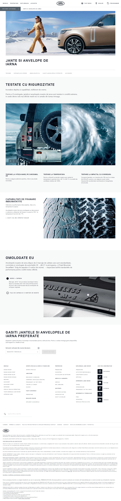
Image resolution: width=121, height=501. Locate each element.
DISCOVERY (7, 382)
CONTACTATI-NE (59, 394)
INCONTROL (58, 372)
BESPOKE (6, 379)
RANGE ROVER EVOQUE (10, 377)
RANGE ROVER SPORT (9, 372)
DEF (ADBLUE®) (59, 384)
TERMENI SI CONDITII (15, 424)
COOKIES (59, 424)
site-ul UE (70, 471)
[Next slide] (17, 161)
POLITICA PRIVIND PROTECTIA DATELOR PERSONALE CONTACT (39, 424)
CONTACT (66, 424)
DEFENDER (6, 387)
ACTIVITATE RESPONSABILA (83, 372)
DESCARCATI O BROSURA (32, 377)
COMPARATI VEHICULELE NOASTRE (35, 379)
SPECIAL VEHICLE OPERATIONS (12, 389)
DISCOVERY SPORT (9, 384)
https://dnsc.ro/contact (70, 488)
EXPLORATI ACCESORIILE (32, 402)
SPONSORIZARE (80, 387)
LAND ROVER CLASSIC (82, 374)
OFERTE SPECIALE (31, 369)
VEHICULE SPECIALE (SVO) (83, 401)
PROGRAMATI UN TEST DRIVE (34, 382)
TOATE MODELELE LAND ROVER (12, 391)
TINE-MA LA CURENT (31, 384)
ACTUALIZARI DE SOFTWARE (62, 374)
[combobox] (23, 352)
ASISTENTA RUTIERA (60, 392)
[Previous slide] (10, 161)
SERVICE (57, 382)
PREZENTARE (29, 394)
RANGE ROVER (7, 369)
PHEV (77, 397)
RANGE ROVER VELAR (9, 374)
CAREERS (5, 424)
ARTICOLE (78, 377)
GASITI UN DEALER (60, 397)
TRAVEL (78, 384)
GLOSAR (28, 387)
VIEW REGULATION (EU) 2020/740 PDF (12, 441)
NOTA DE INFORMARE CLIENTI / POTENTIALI (82, 424)
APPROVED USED (8, 394)
